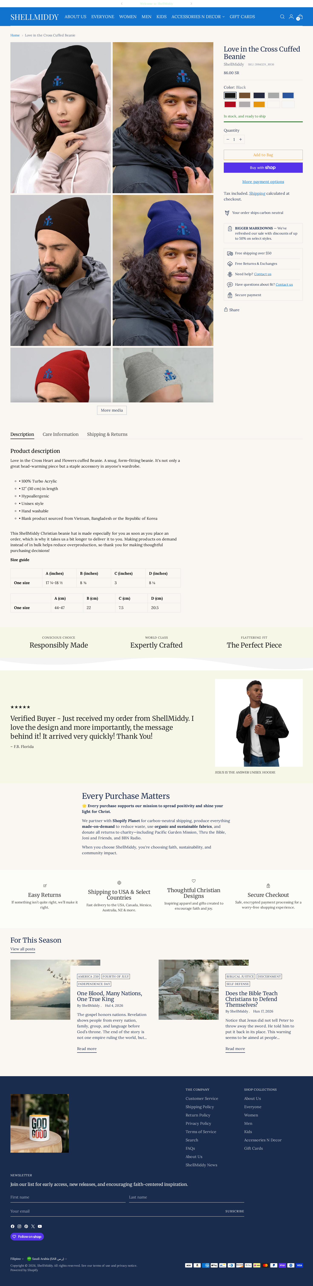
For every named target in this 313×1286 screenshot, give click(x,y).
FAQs (190, 1148)
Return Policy (198, 1115)
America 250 (88, 976)
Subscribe (234, 1211)
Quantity (232, 130)
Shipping (257, 193)
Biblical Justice (240, 976)
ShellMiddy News (201, 1164)
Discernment (269, 976)
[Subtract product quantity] (228, 139)
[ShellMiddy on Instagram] (19, 1227)
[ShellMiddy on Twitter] (33, 1227)
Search (192, 1140)
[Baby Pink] (273, 104)
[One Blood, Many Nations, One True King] (55, 1008)
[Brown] (244, 95)
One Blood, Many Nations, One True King (109, 996)
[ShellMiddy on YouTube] (40, 1227)
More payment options (263, 181)
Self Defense (238, 984)
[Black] (230, 95)
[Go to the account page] (291, 16)
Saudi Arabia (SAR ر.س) (48, 1259)
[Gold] (259, 104)
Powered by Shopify (24, 1270)
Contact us (262, 274)
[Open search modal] (282, 16)
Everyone (252, 1106)
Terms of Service (201, 1131)
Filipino (15, 1259)
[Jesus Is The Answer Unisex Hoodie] (259, 723)
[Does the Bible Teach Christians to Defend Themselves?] (204, 1008)
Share (234, 309)
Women (251, 1115)
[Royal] (288, 95)
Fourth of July (116, 976)
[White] (288, 104)
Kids (248, 1131)
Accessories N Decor (263, 1140)
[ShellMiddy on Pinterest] (26, 1227)
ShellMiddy (234, 64)
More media (112, 410)
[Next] (191, 3)
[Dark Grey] (273, 95)
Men (248, 1123)
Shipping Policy (200, 1106)
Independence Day (94, 984)
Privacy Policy (198, 1123)
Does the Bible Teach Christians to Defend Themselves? (251, 999)
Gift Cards (253, 1148)
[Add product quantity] (240, 139)
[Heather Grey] (244, 104)
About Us (194, 1156)
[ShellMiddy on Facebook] (13, 1227)
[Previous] (121, 3)
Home (15, 35)
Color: (235, 87)
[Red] (230, 104)
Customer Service (202, 1098)
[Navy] (259, 95)
